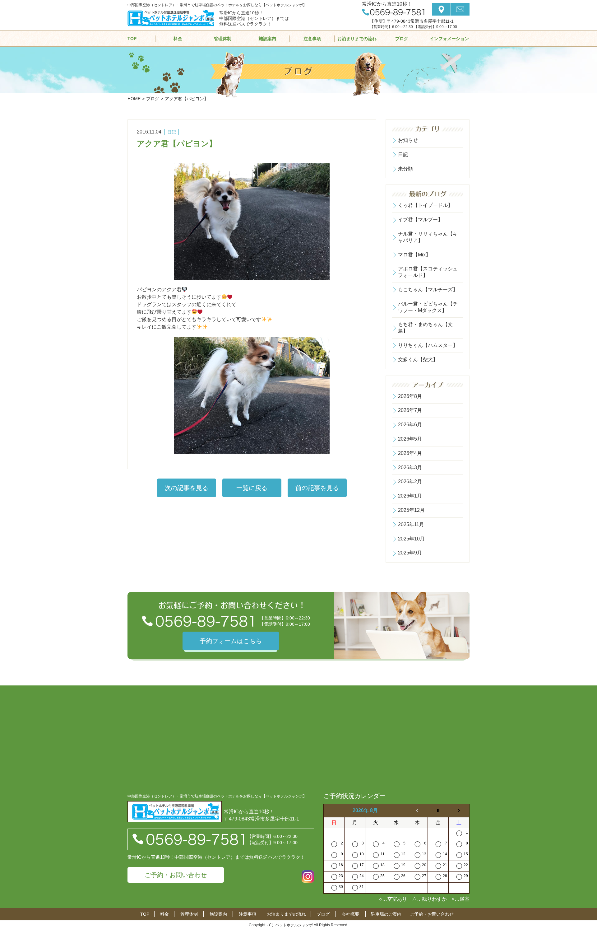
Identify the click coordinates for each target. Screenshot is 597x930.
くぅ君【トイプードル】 (425, 205)
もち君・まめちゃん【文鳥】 (425, 328)
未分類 (405, 168)
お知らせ (408, 140)
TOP (132, 38)
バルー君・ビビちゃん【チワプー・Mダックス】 (428, 307)
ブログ (401, 38)
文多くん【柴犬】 (418, 359)
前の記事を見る (317, 487)
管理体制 (222, 38)
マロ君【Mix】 (414, 254)
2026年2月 (410, 481)
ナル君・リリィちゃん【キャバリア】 (428, 237)
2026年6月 (410, 424)
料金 (178, 38)
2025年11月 (411, 524)
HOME (134, 98)
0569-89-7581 (393, 12)
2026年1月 (410, 495)
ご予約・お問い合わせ (176, 875)
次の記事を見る (186, 487)
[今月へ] (438, 810)
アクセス (441, 9)
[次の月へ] (459, 810)
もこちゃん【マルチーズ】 (428, 289)
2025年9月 (410, 552)
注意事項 (312, 38)
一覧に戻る (251, 487)
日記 (403, 154)
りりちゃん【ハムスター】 (428, 345)
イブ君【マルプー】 (420, 219)
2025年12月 (411, 510)
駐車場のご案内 (386, 914)
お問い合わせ (460, 9)
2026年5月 (410, 439)
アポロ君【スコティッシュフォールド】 (428, 272)
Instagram (308, 876)
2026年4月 (410, 453)
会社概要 (350, 914)
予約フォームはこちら (231, 641)
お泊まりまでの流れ (357, 38)
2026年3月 (410, 467)
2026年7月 (410, 410)
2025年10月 (411, 538)
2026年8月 (410, 396)
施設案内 (267, 38)
